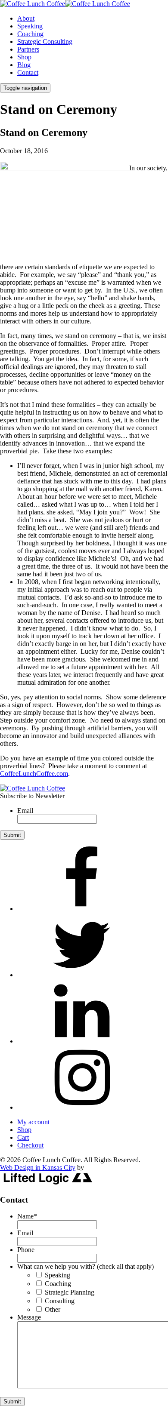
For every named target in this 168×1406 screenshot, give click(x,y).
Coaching (30, 33)
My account (33, 1122)
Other (52, 1309)
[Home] (32, 788)
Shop (24, 57)
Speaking (30, 26)
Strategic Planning (69, 1292)
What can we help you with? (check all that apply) (85, 1266)
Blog (24, 64)
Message (29, 1317)
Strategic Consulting (44, 41)
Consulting (60, 1300)
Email (25, 810)
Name (27, 1216)
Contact (27, 72)
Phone (25, 1249)
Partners (28, 49)
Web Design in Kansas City (37, 1167)
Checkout (30, 1145)
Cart (23, 1137)
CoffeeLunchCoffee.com (34, 773)
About (25, 18)
